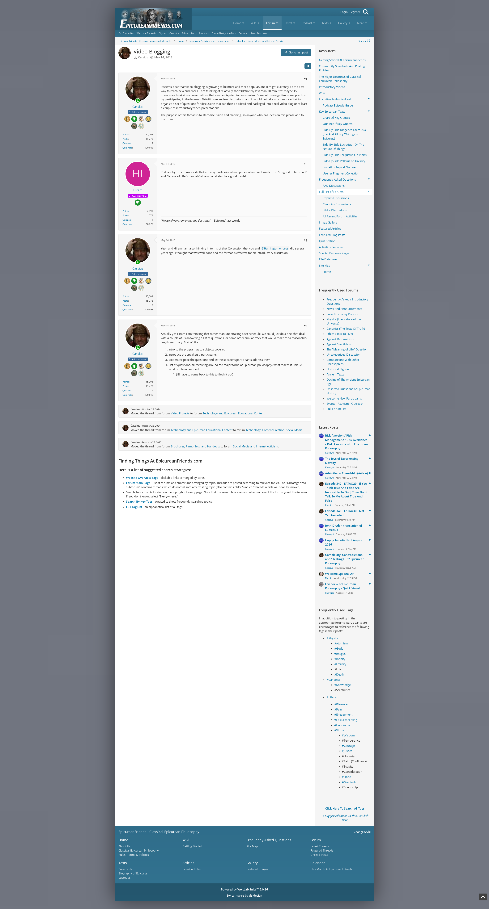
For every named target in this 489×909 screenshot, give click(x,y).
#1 (305, 79)
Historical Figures (338, 369)
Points (125, 134)
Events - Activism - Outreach (345, 403)
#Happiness (342, 725)
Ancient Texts (335, 374)
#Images (340, 654)
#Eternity (340, 664)
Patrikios (329, 592)
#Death (339, 674)
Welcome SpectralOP (339, 574)
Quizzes (126, 143)
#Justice (347, 751)
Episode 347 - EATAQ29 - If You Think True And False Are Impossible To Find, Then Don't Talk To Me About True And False (346, 492)
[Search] (366, 12)
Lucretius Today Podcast (343, 314)
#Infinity (339, 659)
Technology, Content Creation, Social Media (274, 430)
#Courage (348, 746)
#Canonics (333, 679)
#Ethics (331, 697)
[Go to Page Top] (483, 897)
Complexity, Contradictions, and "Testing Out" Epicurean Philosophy (344, 559)
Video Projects (180, 413)
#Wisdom (348, 735)
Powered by (244, 889)
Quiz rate (127, 147)
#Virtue (339, 730)
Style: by (244, 895)
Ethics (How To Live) (340, 334)
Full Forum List (336, 409)
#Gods (338, 648)
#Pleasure (340, 704)
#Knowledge (342, 685)
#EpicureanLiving (345, 720)
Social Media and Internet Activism (255, 446)
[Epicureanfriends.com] (153, 19)
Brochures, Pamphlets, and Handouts (195, 446)
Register (355, 12)
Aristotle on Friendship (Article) (346, 473)
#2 (305, 164)
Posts (125, 138)
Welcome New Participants (344, 398)
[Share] (307, 66)
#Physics (332, 638)
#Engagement (343, 714)
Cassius (143, 57)
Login (344, 12)
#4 (305, 326)
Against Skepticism (339, 344)
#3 (305, 240)
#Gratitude (349, 782)
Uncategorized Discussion (343, 354)
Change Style (362, 832)
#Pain (338, 709)
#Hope (346, 777)
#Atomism (341, 643)
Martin (328, 578)
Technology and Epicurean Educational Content (233, 413)
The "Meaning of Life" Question (347, 349)
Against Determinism (340, 339)
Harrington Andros (276, 248)
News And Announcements (344, 309)
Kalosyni (329, 452)
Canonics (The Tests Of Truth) (346, 328)
